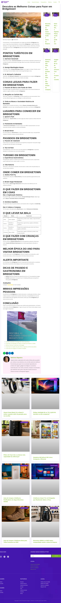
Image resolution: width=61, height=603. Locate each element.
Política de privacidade (35, 564)
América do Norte (24, 585)
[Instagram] (1, 557)
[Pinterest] (8, 557)
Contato (55, 2)
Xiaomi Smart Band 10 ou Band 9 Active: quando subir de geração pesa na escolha (15, 414)
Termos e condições (34, 567)
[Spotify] (4, 557)
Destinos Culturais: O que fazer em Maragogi (15, 345)
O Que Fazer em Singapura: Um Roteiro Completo (16, 348)
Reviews (22, 581)
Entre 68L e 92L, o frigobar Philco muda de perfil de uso (56, 33)
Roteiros (50, 2)
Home (29, 2)
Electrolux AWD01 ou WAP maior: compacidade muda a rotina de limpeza (49, 33)
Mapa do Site (33, 569)
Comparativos (43, 2)
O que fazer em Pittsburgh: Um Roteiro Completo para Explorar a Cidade (20, 343)
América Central (23, 590)
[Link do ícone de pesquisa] (59, 2)
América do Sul (23, 583)
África (21, 593)
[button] (4, 353)
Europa (21, 586)
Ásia (21, 588)
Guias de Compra (35, 2)
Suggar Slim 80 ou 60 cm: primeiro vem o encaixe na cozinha (56, 69)
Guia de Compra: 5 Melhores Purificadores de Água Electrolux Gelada (14, 499)
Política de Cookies (34, 566)
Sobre (1, 581)
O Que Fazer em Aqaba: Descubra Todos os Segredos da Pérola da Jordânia (21, 346)
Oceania (22, 591)
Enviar (56, 555)
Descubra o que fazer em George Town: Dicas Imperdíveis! (17, 341)
